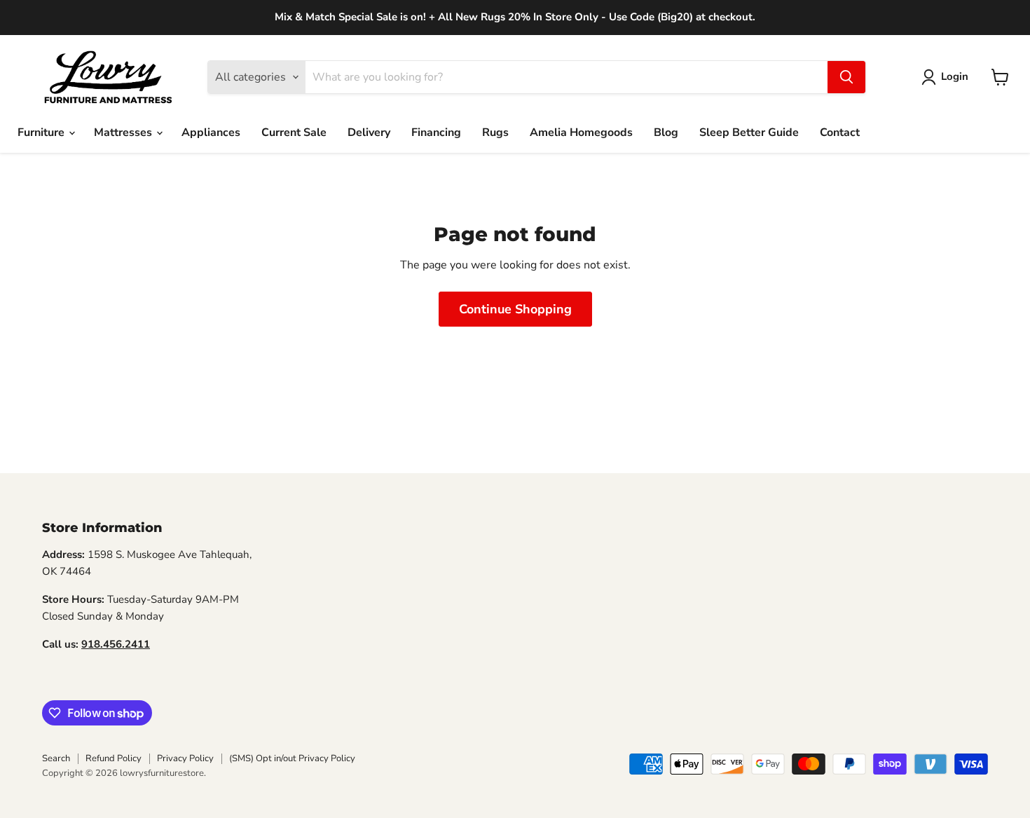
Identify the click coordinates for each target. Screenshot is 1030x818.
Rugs (495, 132)
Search (56, 758)
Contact (840, 132)
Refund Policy (113, 758)
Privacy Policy (185, 758)
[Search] (846, 77)
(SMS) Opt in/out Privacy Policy (292, 758)
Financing (436, 132)
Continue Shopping (515, 309)
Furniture (42, 132)
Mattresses (124, 132)
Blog (666, 132)
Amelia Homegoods (581, 132)
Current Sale (294, 132)
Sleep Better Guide (749, 132)
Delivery (369, 132)
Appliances (210, 132)
